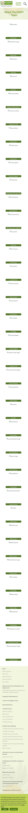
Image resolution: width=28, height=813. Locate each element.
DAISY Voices (5, 714)
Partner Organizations (7, 716)
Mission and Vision (6, 671)
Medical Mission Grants (8, 772)
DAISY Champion (6, 748)
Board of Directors (7, 676)
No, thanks (14, 809)
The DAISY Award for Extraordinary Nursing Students (12, 744)
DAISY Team (5, 674)
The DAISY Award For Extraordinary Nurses (12, 728)
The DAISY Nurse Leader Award (10, 734)
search (25, 4)
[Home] (6, 4)
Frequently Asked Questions (10, 696)
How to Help (5, 682)
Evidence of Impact (7, 711)
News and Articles (6, 679)
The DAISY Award (7, 709)
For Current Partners (7, 719)
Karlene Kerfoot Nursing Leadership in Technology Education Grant (12, 782)
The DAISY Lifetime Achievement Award (12, 736)
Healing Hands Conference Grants (11, 790)
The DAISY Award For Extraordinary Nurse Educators (12, 740)
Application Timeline (7, 757)
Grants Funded (6, 765)
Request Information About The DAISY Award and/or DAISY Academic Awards (13, 691)
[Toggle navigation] (18, 4)
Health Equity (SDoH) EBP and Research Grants (13, 762)
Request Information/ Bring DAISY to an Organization (13, 687)
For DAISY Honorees (7, 722)
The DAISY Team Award (8, 731)
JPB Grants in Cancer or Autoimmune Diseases (12, 753)
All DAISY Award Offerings (9, 726)
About (4, 668)
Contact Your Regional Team (10, 700)
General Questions (7, 704)
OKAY (5, 809)
